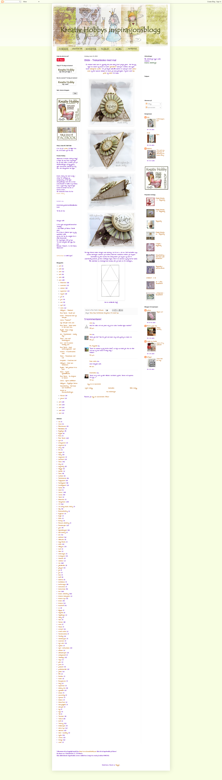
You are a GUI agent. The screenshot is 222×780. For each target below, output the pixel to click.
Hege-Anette (61, 542)
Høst (59, 551)
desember (63, 283)
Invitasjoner (61, 556)
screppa (149, 357)
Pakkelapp (61, 658)
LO (59, 608)
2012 (60, 280)
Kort (59, 591)
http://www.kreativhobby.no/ (87, 751)
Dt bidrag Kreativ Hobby (65, 507)
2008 (60, 410)
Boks (94, 313)
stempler (60, 707)
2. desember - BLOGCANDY (160, 294)
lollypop (60, 610)
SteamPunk (61, 702)
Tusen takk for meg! (160, 359)
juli (61, 297)
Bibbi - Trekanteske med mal (67, 357)
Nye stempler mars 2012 (67, 323)
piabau (149, 310)
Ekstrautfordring (63, 511)
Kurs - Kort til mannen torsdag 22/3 (66, 344)
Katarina (60, 580)
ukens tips (61, 728)
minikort (60, 629)
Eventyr (60, 521)
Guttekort (61, 537)
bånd (111, 73)
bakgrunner (61, 457)
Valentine (60, 731)
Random (60, 676)
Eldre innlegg (133, 388)
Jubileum (60, 561)
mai (61, 302)
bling (59, 464)
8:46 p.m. (92, 340)
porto (59, 665)
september (63, 291)
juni (61, 300)
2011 (60, 402)
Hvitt (59, 549)
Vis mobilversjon (111, 392)
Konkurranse (61, 589)
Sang (59, 683)
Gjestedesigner (62, 530)
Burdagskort (62, 483)
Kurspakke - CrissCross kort (68, 360)
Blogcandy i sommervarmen (160, 267)
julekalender (61, 565)
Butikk (60, 488)
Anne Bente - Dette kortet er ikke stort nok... (68, 326)
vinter (60, 742)
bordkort (60, 476)
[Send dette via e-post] (113, 310)
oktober (62, 288)
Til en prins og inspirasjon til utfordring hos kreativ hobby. (160, 152)
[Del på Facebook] (120, 310)
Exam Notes (93, 361)
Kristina (60, 603)
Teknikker (61, 716)
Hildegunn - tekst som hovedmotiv (66, 364)
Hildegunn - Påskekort (66, 310)
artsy (59, 448)
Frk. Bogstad (93, 346)
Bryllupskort (61, 481)
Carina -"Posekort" (65, 320)
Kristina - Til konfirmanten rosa (68, 352)
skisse (60, 693)
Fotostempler (62, 525)
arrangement (62, 443)
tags (59, 712)
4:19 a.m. (92, 380)
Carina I (60, 492)
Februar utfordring (63, 523)
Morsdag (60, 636)
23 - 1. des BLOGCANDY (159, 282)
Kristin (60, 601)
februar (62, 396)
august (62, 294)
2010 (60, 405)
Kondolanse (61, 582)
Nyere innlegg (89, 388)
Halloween (61, 540)
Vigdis (60, 735)
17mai (60, 424)
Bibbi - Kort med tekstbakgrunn (65, 339)
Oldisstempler (62, 653)
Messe (60, 627)
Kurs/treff (61, 606)
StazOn (60, 700)
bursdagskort (62, 485)
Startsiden (111, 388)
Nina (91, 323)
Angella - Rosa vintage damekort (66, 331)
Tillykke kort (160, 312)
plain (59, 662)
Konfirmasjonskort (160, 120)
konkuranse (61, 587)
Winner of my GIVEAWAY (160, 344)
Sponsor (60, 698)
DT (111, 313)
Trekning (60, 724)
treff (59, 721)
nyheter (60, 646)
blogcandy (61, 467)
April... (158, 135)
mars (62, 308)
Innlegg (149, 104)
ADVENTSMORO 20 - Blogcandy (160, 233)
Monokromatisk (62, 634)
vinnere (60, 738)
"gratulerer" (112, 67)
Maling (60, 617)
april (61, 305)
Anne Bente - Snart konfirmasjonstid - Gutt (68, 348)
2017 (60, 266)
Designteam (107, 313)
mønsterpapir (62, 639)
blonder (60, 471)
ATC (59, 450)
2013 (60, 277)
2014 (60, 274)
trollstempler (61, 726)
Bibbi (91, 313)
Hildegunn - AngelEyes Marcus (68, 383)
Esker (60, 518)
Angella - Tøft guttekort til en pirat (68, 368)
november (63, 285)
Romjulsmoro (62, 681)
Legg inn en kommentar (94, 384)
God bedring (62, 533)
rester (60, 679)
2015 (60, 272)
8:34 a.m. (92, 367)
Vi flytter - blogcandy (159, 245)
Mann (59, 620)
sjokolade (61, 690)
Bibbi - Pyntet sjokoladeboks (65, 373)
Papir (60, 660)
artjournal (61, 445)
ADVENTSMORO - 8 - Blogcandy (160, 211)
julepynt (60, 568)
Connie (60, 495)
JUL (59, 563)
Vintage (60, 740)
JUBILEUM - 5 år (151, 278)
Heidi (59, 544)
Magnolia (60, 613)
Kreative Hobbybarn (64, 596)
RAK (59, 674)
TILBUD (60, 719)
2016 (60, 269)
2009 (60, 408)
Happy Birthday (159, 328)
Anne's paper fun (152, 326)
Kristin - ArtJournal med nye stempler (68, 316)
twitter (66, 149)
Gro (59, 535)
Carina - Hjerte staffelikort (68, 381)
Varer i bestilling (63, 733)
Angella (60, 434)
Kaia (59, 575)
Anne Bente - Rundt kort (67, 313)
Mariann (60, 622)
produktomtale (62, 669)
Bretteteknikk (99, 313)
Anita (59, 436)
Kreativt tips (116, 313)
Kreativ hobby (61, 194)
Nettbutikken (60, 256)
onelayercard (62, 655)
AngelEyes (61, 431)
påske (60, 672)
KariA (59, 577)
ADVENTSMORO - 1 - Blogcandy (160, 199)
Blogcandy (159, 221)
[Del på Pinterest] (122, 310)
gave (59, 528)
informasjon (61, 554)
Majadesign (61, 615)
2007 (60, 413)
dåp (59, 509)
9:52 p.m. (92, 355)
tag (59, 709)
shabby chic (61, 688)
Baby (60, 455)
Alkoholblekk (61, 429)
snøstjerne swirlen (95, 69)
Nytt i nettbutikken (63, 648)
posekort (60, 667)
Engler (60, 516)
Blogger (60, 469)
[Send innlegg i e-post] (106, 310)
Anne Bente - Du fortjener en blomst (68, 377)
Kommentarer (151, 108)
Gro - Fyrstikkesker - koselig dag (68, 335)
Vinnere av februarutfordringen (66, 391)
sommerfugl (61, 695)
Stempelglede (62, 705)
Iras (91, 334)
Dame (60, 497)
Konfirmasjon (62, 584)
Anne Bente (61, 438)
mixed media (62, 631)
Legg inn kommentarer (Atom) (100, 397)
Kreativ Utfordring (63, 594)
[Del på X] (117, 310)
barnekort (61, 459)
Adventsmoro (62, 426)
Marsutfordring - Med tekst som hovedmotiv (68, 387)
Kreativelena (93, 373)
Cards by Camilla (152, 341)
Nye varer (61, 643)
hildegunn (61, 547)
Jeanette (60, 558)
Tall (59, 714)
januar (62, 398)
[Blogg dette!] (115, 310)
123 (59, 422)
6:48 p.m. (92, 328)
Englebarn (61, 514)
